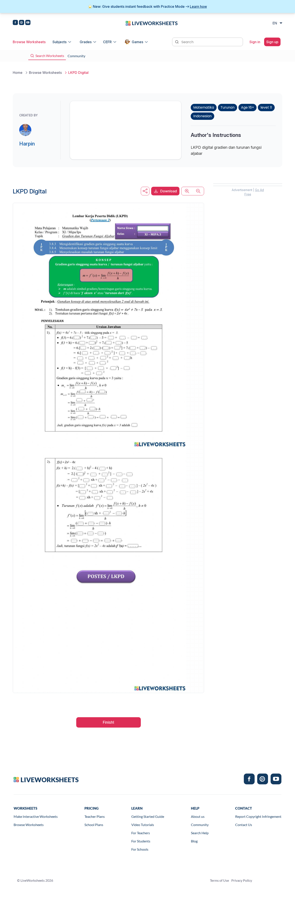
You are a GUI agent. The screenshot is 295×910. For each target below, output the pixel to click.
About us (198, 816)
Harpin (27, 144)
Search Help (200, 833)
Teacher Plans (94, 816)
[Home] (152, 23)
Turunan (227, 107)
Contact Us (243, 825)
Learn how (198, 6)
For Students (140, 841)
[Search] (177, 41)
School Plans (93, 825)
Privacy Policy (241, 880)
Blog (194, 841)
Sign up (272, 42)
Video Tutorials (142, 825)
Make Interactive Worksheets (36, 816)
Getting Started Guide (147, 816)
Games (137, 42)
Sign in (254, 42)
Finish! (108, 722)
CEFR (107, 42)
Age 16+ (247, 107)
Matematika (203, 107)
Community (200, 825)
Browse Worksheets (29, 42)
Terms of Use (219, 880)
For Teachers (140, 833)
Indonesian (202, 116)
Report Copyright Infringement (258, 816)
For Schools (139, 849)
